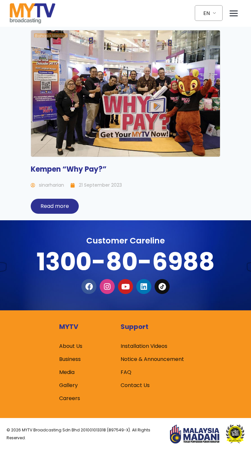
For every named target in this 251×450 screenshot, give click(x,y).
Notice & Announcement (152, 359)
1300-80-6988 (125, 261)
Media (67, 372)
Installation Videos (144, 346)
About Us (70, 346)
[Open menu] (233, 13)
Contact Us (135, 385)
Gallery (68, 385)
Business (70, 359)
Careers (69, 398)
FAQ (126, 372)
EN (206, 13)
